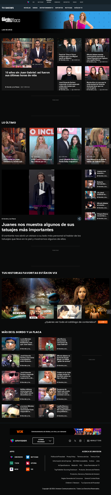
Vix (33, 2)
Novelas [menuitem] (27, 8)
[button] (41, 192)
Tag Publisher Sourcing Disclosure (65, 469)
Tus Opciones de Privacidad (90, 483)
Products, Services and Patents (89, 469)
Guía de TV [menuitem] (78, 8)
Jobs (98, 461)
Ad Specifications (64, 465)
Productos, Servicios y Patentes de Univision (85, 474)
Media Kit (75, 465)
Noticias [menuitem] (68, 8)
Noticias (40, 2)
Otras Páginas (41, 440)
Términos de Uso (83, 456)
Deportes (67, 2)
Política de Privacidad (58, 456)
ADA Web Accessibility (80, 461)
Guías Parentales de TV (92, 465)
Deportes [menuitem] (59, 8)
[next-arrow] (109, 146)
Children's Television (72, 483)
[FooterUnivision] (19, 440)
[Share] (79, 219)
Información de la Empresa (62, 461)
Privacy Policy (71, 456)
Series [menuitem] (35, 8)
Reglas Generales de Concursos (72, 478)
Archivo (91, 461)
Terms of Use (95, 456)
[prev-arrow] (0, 312)
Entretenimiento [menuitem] (46, 8)
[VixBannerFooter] (55, 431)
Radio (75, 2)
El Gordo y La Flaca (12, 87)
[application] (28, 53)
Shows (49, 2)
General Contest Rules (92, 478)
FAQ (80, 465)
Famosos (57, 2)
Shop (81, 2)
